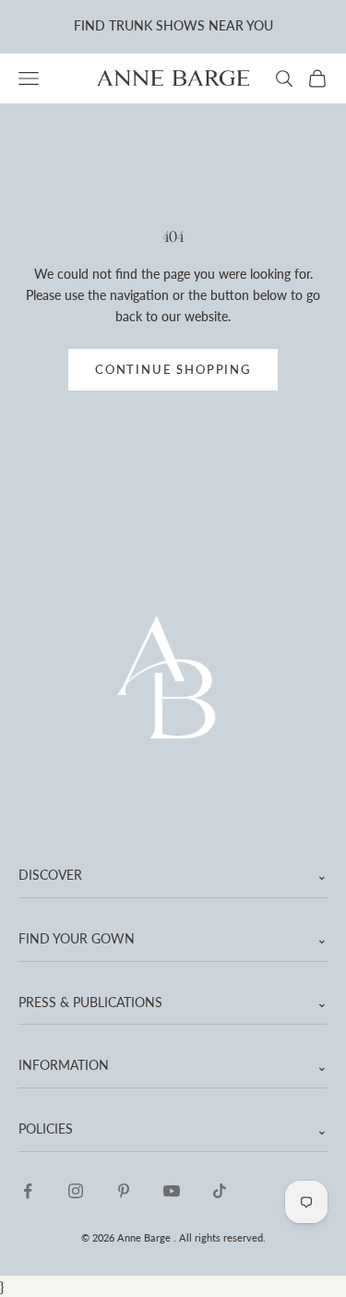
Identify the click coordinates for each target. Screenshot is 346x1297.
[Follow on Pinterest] (123, 1191)
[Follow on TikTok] (219, 1191)
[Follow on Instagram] (75, 1191)
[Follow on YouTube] (171, 1191)
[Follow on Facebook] (27, 1191)
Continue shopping (173, 369)
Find (89, 25)
